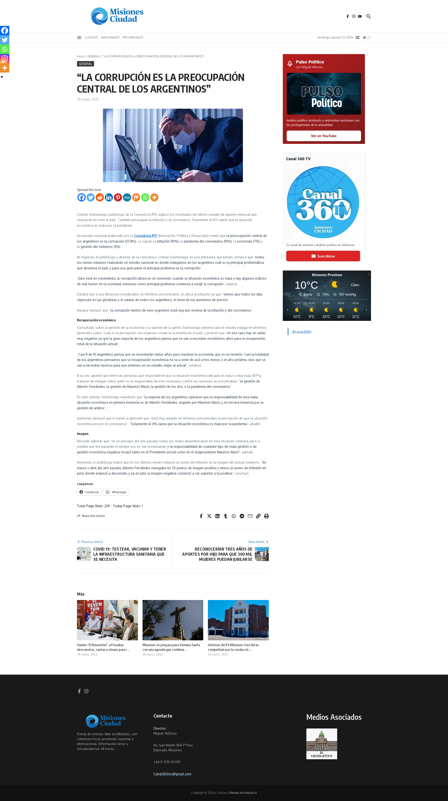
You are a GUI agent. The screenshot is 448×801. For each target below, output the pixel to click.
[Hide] (2, 77)
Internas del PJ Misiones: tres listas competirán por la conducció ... (233, 647)
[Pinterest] (118, 197)
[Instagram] (4, 58)
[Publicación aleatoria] (357, 37)
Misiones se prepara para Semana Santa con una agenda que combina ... (171, 647)
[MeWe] (127, 197)
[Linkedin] (109, 197)
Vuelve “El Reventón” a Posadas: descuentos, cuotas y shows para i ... (103, 647)
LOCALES (91, 37)
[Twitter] (91, 197)
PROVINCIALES (133, 37)
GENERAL (93, 56)
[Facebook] (81, 197)
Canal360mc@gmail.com (172, 774)
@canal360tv (301, 331)
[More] (154, 197)
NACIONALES (110, 37)
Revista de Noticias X (243, 792)
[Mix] (136, 197)
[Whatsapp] (145, 197)
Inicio (80, 56)
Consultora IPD (145, 236)
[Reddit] (100, 197)
